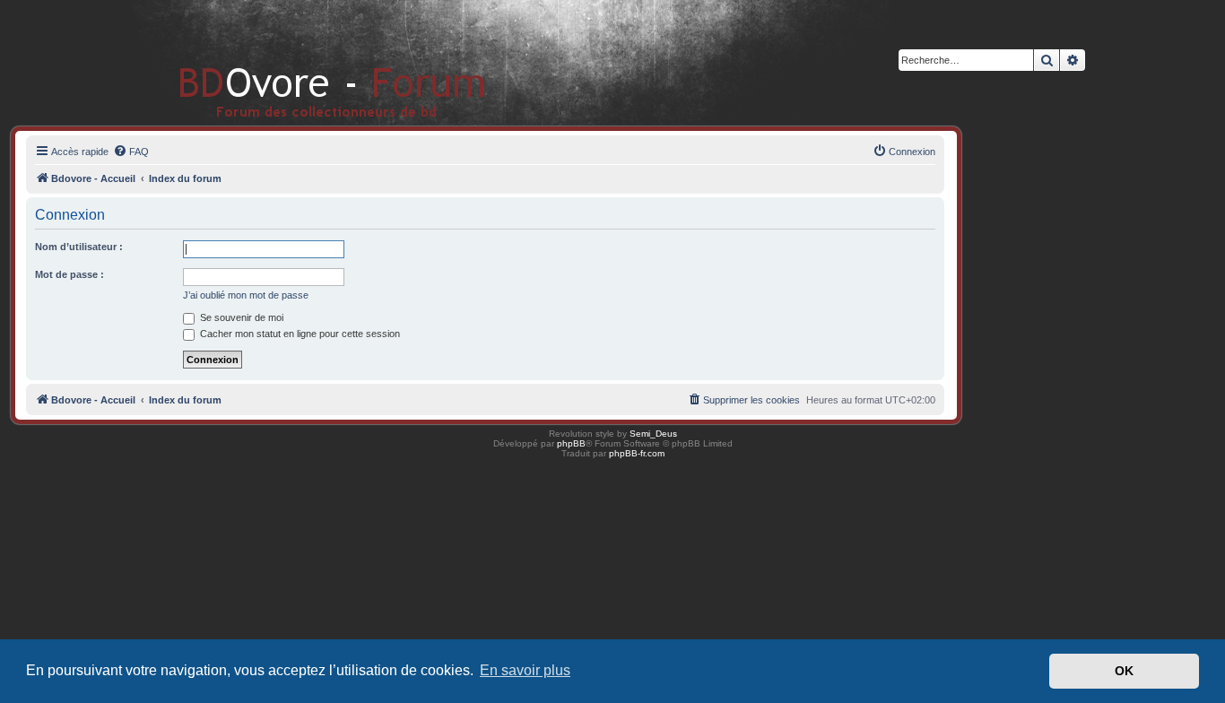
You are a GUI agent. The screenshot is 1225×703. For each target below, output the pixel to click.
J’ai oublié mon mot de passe (245, 295)
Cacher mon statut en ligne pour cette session (298, 333)
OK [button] (1124, 671)
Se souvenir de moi (240, 317)
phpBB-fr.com (637, 453)
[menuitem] (131, 151)
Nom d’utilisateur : (79, 246)
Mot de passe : (69, 274)
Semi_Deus (653, 433)
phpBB (571, 443)
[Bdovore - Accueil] (305, 62)
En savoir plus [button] (525, 670)
